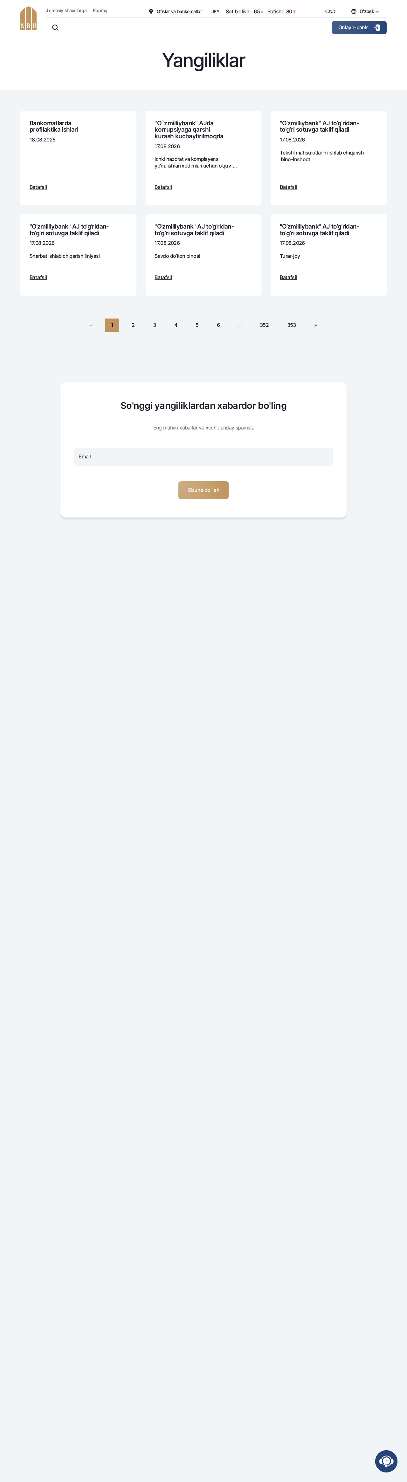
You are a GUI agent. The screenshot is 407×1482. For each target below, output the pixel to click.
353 (291, 325)
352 (264, 325)
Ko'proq (100, 10)
